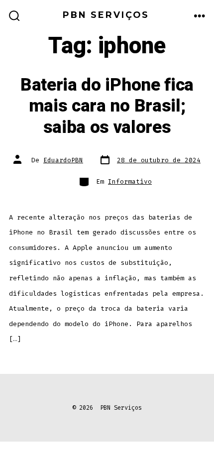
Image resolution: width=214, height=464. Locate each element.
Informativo (130, 181)
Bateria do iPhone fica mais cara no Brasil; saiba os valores (107, 106)
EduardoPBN (63, 160)
